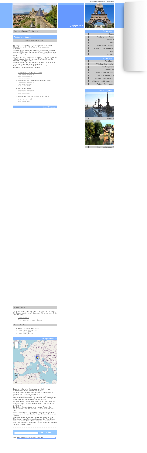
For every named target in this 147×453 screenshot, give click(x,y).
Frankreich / (33, 31)
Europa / (25, 31)
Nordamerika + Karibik (105, 37)
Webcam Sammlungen (105, 84)
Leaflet (42, 383)
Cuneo (25, 332)
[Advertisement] (135, 36)
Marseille (27, 330)
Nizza (25, 334)
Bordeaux (110, 119)
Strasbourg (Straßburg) (105, 147)
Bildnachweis (110, 1)
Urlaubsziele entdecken (105, 64)
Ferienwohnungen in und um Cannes (30, 320)
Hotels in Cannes (23, 318)
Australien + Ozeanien (105, 45)
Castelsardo (27, 328)
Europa (111, 34)
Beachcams (109, 70)
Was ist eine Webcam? (105, 75)
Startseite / (18, 31)
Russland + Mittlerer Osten (104, 48)
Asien (112, 43)
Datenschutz (101, 1)
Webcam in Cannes (24, 88)
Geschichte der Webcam (104, 78)
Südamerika (109, 40)
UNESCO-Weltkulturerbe (104, 73)
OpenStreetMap (48, 383)
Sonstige (110, 54)
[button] (37, 358)
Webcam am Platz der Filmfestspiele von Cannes (34, 80)
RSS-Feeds (109, 61)
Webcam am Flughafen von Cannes (30, 73)
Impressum (93, 1)
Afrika (112, 51)
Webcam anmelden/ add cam (103, 81)
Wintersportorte (108, 67)
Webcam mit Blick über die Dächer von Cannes (33, 96)
